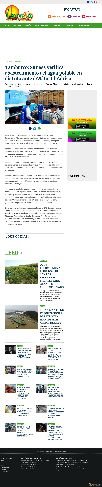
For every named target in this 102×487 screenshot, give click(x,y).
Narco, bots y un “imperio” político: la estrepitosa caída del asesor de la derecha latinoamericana (25, 353)
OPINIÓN (28, 25)
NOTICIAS (17, 25)
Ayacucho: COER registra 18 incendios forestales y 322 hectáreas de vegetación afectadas (23, 393)
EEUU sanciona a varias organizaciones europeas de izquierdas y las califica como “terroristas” (54, 354)
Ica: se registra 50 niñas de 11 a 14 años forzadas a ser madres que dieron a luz (24, 411)
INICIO (7, 25)
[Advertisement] (51, 44)
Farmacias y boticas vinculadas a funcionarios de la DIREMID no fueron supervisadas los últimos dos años (56, 373)
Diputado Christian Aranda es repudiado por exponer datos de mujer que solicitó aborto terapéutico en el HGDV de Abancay (56, 433)
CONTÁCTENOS (83, 25)
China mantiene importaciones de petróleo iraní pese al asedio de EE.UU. (52, 316)
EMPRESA (69, 25)
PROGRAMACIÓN (41, 25)
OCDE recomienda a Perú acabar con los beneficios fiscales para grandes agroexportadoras (54, 276)
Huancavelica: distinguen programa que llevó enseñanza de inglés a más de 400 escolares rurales (56, 392)
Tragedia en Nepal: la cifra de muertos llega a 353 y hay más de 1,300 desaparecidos (25, 372)
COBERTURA (57, 25)
